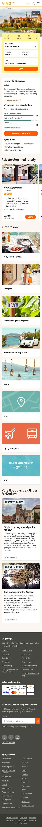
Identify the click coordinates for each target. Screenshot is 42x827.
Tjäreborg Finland (21, 820)
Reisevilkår (26, 654)
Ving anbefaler (7, 788)
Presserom (6, 662)
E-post (4, 716)
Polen (6, 84)
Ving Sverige (32, 817)
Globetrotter (32, 820)
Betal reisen (6, 759)
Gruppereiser (7, 803)
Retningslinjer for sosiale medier (10, 670)
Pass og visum (27, 662)
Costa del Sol (27, 793)
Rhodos (25, 774)
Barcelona (26, 801)
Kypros (24, 778)
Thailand (25, 782)
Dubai (24, 790)
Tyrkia (24, 770)
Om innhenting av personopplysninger (17, 726)
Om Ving (5, 650)
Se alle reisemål (28, 805)
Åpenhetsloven (27, 669)
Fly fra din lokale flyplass (8, 771)
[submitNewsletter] (37, 721)
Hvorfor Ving (7, 666)
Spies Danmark (10, 820)
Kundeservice (27, 650)
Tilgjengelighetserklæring (30, 674)
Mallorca (25, 766)
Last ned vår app (8, 742)
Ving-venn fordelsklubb (11, 807)
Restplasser (6, 776)
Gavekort (5, 780)
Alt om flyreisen (8, 766)
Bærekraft (6, 654)
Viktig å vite (26, 658)
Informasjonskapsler (12, 817)
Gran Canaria (27, 759)
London (25, 797)
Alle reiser (6, 762)
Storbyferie (6, 799)
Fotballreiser (7, 796)
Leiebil (4, 784)
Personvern (23, 817)
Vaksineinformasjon (29, 666)
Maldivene (26, 786)
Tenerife (25, 762)
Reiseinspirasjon (8, 792)
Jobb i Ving (6, 658)
